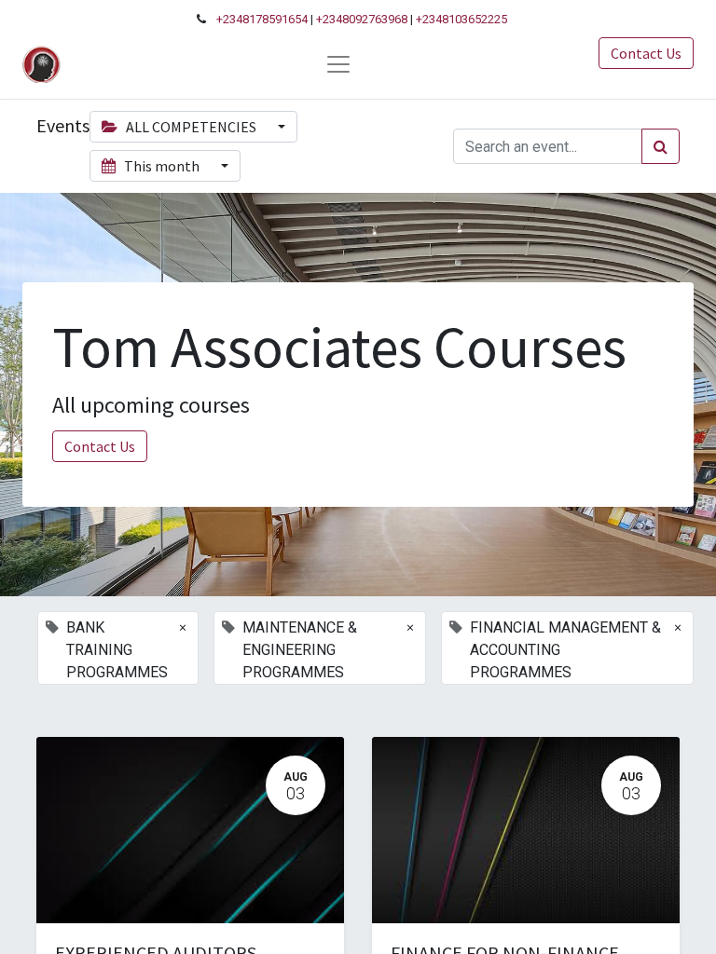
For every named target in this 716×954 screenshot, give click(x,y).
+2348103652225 (461, 19)
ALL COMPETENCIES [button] (191, 126)
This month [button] (161, 166)
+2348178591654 (262, 19)
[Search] (660, 146)
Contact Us (646, 53)
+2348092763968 (361, 19)
